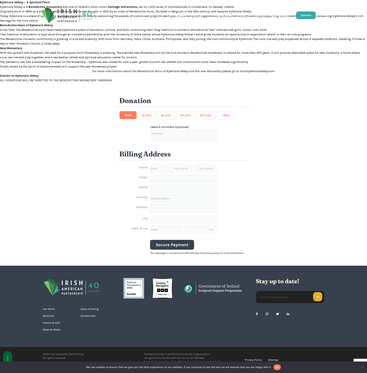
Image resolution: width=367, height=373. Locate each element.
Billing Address (145, 154)
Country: (142, 197)
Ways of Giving (277, 15)
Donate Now (88, 316)
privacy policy (211, 253)
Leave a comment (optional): (169, 127)
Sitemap (273, 360)
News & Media (249, 15)
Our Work (176, 15)
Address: (142, 207)
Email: (143, 177)
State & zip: (140, 228)
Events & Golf (221, 15)
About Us (197, 15)
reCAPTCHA (187, 253)
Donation (135, 100)
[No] (362, 367)
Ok (277, 367)
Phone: (143, 187)
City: (145, 218)
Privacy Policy (253, 360)
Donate (306, 15)
